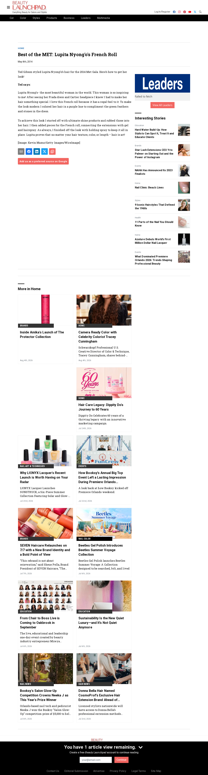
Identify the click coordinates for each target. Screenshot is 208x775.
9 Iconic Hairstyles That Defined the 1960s (155, 206)
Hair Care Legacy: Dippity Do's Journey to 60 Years (100, 407)
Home (21, 48)
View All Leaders (163, 105)
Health (138, 218)
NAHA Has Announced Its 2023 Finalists (154, 172)
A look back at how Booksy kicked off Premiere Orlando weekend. (103, 490)
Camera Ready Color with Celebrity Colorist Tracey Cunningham (97, 336)
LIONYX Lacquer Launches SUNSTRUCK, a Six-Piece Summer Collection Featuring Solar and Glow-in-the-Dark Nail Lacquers (44, 492)
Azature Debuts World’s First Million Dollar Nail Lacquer (153, 241)
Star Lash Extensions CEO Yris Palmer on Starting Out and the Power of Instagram (154, 153)
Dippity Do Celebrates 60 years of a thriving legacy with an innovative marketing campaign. (102, 419)
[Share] (29, 151)
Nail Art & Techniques (32, 466)
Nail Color (84, 538)
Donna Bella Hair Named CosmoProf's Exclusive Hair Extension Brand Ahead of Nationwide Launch (99, 695)
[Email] (21, 151)
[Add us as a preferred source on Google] (52, 151)
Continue (121, 759)
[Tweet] (44, 151)
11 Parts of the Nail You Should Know (154, 223)
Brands (138, 145)
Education (139, 125)
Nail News (25, 684)
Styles (137, 200)
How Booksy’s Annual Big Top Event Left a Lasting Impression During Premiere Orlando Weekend (102, 477)
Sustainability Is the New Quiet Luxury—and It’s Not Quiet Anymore (101, 622)
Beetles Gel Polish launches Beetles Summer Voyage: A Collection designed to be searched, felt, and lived (104, 564)
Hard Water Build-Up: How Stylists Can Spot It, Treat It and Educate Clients (154, 133)
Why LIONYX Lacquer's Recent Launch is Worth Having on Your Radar (44, 477)
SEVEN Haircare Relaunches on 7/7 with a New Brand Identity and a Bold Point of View (45, 549)
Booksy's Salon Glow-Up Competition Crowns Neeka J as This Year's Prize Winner (44, 695)
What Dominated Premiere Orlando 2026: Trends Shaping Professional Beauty (153, 260)
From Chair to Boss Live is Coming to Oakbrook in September (40, 622)
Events (138, 166)
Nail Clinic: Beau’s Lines (149, 187)
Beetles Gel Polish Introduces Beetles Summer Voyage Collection (100, 549)
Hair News (84, 684)
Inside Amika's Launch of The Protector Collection (42, 334)
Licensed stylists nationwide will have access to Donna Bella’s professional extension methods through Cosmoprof (100, 709)
